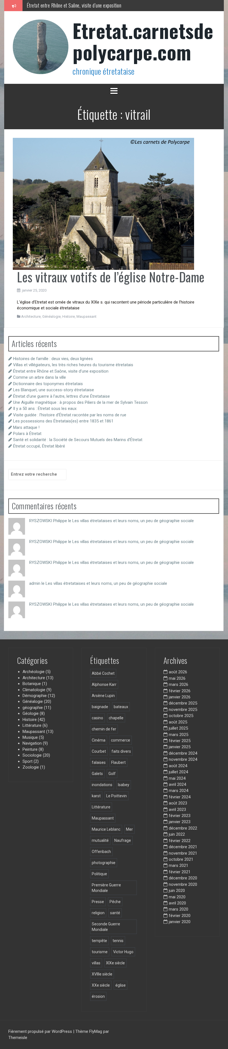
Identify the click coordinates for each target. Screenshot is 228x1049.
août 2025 (178, 722)
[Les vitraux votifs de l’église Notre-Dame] (103, 203)
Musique (30, 737)
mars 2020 (178, 909)
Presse (98, 901)
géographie (33, 707)
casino (97, 718)
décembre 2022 (183, 828)
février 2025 (179, 740)
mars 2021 (178, 865)
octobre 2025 (181, 715)
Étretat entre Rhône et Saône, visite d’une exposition (74, 5)
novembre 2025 (183, 709)
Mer (129, 829)
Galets (97, 773)
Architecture (31, 316)
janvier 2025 (179, 746)
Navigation (32, 743)
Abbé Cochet (103, 673)
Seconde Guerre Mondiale (106, 927)
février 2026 (179, 690)
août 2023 (178, 803)
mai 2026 (177, 678)
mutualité (100, 840)
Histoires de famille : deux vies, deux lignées (53, 358)
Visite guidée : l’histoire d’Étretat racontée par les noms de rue (69, 414)
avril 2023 (177, 809)
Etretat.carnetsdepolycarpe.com (143, 41)
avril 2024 (177, 784)
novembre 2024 (183, 759)
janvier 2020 (179, 921)
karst (96, 796)
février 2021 (179, 871)
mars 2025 (178, 734)
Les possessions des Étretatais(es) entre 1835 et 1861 (63, 421)
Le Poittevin (116, 796)
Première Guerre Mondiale (106, 888)
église (120, 985)
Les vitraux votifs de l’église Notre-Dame (111, 276)
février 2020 (179, 915)
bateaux (121, 707)
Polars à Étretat (27, 433)
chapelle (116, 718)
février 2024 (179, 796)
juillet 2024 (178, 771)
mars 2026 (178, 684)
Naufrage (122, 840)
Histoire (68, 316)
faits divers (121, 751)
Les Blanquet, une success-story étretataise (53, 389)
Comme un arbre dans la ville (39, 377)
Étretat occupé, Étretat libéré (39, 446)
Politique (99, 874)
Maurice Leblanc (106, 829)
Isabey (123, 785)
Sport (28, 761)
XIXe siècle (115, 963)
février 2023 (179, 815)
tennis (118, 940)
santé (115, 913)
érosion (98, 996)
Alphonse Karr (104, 684)
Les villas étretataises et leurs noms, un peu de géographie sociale (133, 520)
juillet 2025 (178, 728)
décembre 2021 (183, 846)
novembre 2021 (183, 853)
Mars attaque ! (26, 427)
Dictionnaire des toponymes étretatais (48, 383)
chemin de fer (104, 729)
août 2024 (178, 765)
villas (96, 963)
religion (98, 913)
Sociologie (32, 755)
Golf (112, 773)
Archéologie (33, 671)
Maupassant (86, 316)
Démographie (35, 695)
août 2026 (178, 671)
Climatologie (34, 689)
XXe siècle (101, 985)
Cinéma (98, 740)
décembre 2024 (183, 753)
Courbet (99, 751)
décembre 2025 (183, 703)
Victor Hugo (123, 952)
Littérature (32, 725)
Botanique (32, 683)
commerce (120, 740)
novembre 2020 (183, 884)
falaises (99, 762)
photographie (103, 862)
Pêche (115, 901)
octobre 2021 (181, 859)
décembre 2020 (183, 878)
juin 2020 (177, 890)
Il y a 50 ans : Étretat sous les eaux (44, 408)
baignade (100, 707)
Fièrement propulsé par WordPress (40, 1031)
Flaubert (118, 762)
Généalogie (51, 316)
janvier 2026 (179, 697)
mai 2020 (177, 896)
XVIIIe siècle (102, 974)
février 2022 (179, 840)
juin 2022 (177, 834)
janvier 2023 (179, 821)
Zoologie (31, 767)
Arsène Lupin (103, 695)
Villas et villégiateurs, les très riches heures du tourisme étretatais (73, 364)
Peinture (30, 749)
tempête (99, 940)
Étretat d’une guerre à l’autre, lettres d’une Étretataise (61, 396)
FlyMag (95, 1031)
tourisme (100, 952)
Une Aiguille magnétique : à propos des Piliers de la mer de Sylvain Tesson (80, 402)
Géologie (31, 713)
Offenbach (101, 851)
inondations (102, 785)
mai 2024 (177, 778)
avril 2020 (177, 903)
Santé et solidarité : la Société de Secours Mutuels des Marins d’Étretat (77, 439)
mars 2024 (178, 790)
